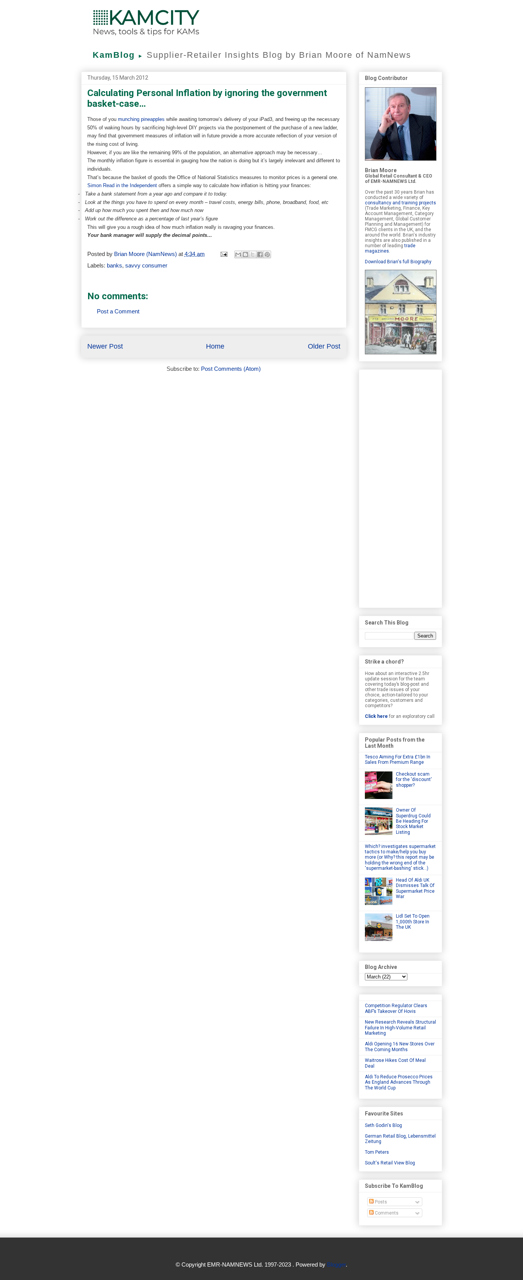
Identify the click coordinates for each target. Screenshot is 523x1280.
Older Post (324, 346)
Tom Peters (377, 1152)
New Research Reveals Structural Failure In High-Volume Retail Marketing (400, 1027)
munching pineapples (141, 119)
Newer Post (105, 346)
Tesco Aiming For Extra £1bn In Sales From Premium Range (397, 759)
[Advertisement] (400, 487)
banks (114, 265)
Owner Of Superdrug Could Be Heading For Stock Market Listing (413, 821)
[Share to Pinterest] (267, 254)
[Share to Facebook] (260, 254)
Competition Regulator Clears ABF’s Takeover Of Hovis (396, 1008)
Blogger (336, 1264)
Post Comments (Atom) (231, 368)
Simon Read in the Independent (122, 185)
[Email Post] (223, 254)
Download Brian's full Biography (398, 261)
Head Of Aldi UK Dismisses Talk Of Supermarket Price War (415, 888)
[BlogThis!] (245, 254)
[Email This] (238, 254)
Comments (386, 1213)
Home (215, 346)
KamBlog (118, 55)
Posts (380, 1202)
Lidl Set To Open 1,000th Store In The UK (413, 921)
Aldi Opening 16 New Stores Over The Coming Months (400, 1046)
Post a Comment (118, 311)
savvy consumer (146, 265)
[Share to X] (253, 254)
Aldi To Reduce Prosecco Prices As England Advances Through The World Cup (399, 1082)
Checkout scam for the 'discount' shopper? (414, 779)
